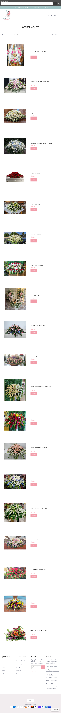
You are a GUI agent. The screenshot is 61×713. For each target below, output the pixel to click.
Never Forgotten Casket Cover (38, 356)
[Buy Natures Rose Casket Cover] (15, 573)
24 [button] (11, 34)
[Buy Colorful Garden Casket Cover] (15, 634)
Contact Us (4, 660)
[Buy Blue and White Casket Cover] (15, 481)
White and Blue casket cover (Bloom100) (41, 143)
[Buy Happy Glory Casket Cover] (15, 603)
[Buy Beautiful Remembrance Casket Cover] (15, 390)
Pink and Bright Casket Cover (38, 539)
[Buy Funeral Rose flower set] (15, 298)
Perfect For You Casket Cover (38, 447)
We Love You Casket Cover (37, 325)
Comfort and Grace (35, 234)
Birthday (3, 670)
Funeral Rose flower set (36, 295)
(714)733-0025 (53, 666)
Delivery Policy (19, 664)
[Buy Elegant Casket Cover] (15, 420)
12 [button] (8, 34)
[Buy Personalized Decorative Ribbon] (15, 55)
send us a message (51, 688)
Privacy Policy (18, 670)
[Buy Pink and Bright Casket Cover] (15, 542)
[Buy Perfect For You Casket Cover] (15, 451)
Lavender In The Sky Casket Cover (39, 81)
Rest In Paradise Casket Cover (38, 508)
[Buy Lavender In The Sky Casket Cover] (15, 85)
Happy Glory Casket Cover (37, 600)
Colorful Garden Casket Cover (38, 630)
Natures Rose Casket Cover (38, 569)
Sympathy (29, 30)
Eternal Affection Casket (37, 265)
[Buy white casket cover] (15, 207)
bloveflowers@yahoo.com (52, 671)
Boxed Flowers (4, 664)
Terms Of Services (19, 673)
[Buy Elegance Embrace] (15, 116)
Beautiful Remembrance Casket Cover (41, 386)
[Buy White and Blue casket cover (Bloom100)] (15, 146)
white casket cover (35, 204)
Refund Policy (19, 667)
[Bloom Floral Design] (7, 15)
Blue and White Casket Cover (38, 478)
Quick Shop (34, 88)
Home (24, 30)
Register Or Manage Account (21, 660)
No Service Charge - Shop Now (30, 22)
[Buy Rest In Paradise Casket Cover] (15, 512)
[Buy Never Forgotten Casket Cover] (15, 359)
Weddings (3, 677)
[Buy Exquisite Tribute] (15, 177)
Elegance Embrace (35, 113)
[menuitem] (48, 15)
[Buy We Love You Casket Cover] (15, 329)
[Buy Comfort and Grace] (15, 238)
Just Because (4, 673)
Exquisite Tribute (35, 173)
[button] (58, 3)
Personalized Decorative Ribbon (39, 52)
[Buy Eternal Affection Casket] (15, 268)
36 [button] (14, 34)
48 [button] (17, 34)
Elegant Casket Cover (36, 417)
